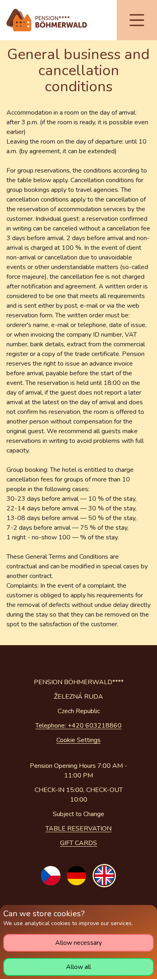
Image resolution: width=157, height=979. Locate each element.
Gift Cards (78, 843)
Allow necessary (78, 942)
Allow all (78, 967)
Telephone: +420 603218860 (78, 725)
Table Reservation (78, 828)
